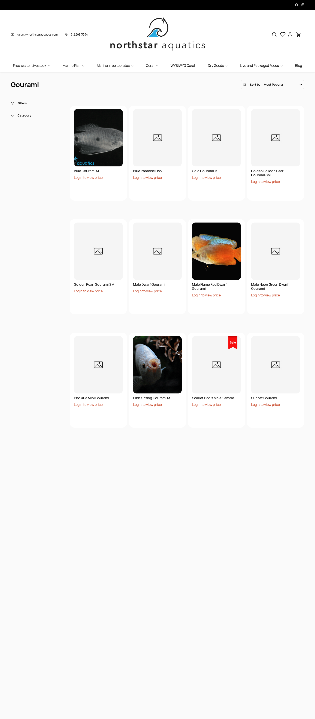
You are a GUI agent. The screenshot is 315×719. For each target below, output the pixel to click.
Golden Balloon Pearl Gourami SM (267, 173)
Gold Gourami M (205, 171)
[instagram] (303, 5)
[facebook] (296, 5)
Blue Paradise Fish (147, 171)
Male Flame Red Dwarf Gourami (209, 287)
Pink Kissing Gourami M (151, 398)
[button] (274, 34)
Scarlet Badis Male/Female (213, 398)
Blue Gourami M (86, 171)
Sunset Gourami (264, 398)
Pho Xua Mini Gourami (91, 398)
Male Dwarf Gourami (149, 285)
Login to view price (88, 177)
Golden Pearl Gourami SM (94, 285)
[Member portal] (290, 34)
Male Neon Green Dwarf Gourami (269, 287)
